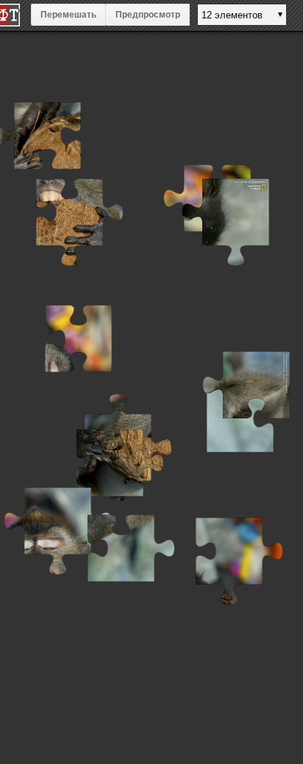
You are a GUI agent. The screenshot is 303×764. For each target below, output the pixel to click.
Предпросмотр (147, 15)
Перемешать (68, 15)
